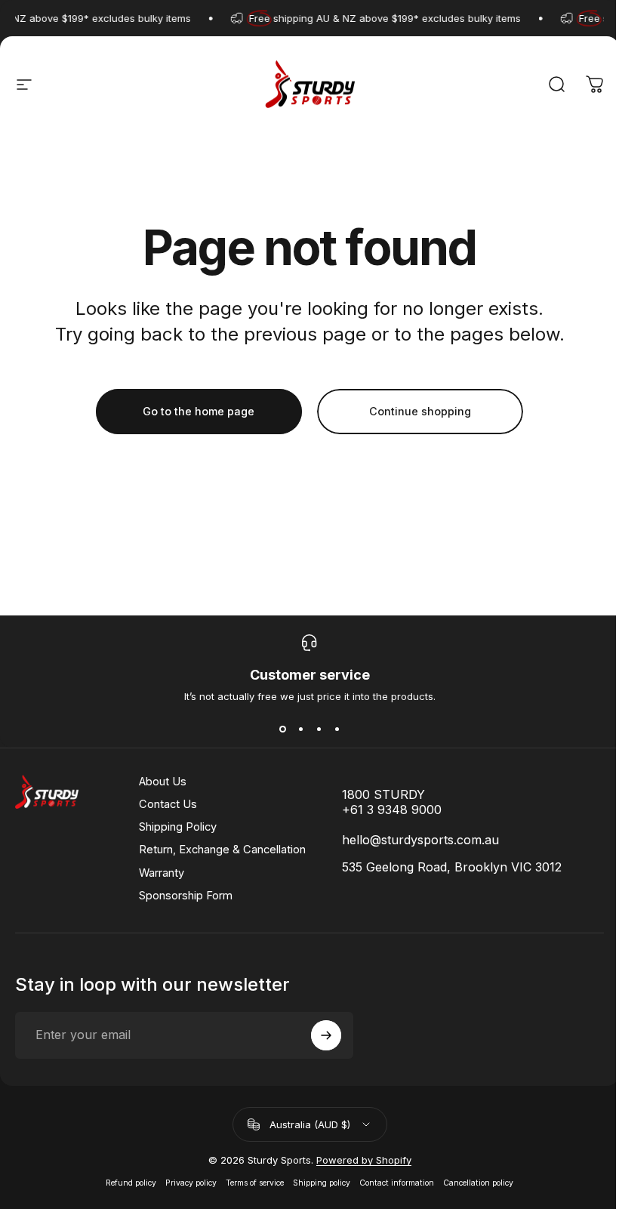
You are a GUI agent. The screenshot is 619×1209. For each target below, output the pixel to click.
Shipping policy (321, 1183)
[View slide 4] (337, 729)
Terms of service (255, 1183)
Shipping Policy (178, 827)
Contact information (396, 1183)
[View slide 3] (319, 729)
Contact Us (168, 804)
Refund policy (131, 1183)
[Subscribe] (326, 1035)
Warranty (161, 873)
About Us (162, 781)
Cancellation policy (478, 1183)
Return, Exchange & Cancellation (222, 849)
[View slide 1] (282, 729)
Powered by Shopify (363, 1160)
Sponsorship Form (186, 895)
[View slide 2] (300, 729)
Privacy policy (191, 1183)
